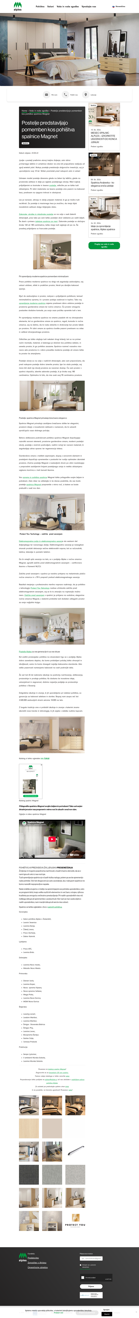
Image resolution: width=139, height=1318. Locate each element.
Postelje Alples (25, 651)
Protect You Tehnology (40, 588)
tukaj (67, 1086)
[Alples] (18, 6)
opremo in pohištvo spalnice (35, 477)
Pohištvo (40, 6)
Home (24, 111)
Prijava (91, 1286)
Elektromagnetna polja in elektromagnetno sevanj (40, 541)
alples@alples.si (51, 1080)
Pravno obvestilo (85, 1269)
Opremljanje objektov (38, 1267)
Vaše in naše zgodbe (68, 6)
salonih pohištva (55, 907)
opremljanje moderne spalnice (32, 303)
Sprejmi (106, 1310)
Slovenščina (120, 6)
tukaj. (68, 1076)
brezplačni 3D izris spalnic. (59, 1073)
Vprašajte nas (89, 6)
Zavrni (106, 1314)
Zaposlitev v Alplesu (37, 1262)
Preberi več (58, 1313)
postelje (52, 185)
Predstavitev (33, 1258)
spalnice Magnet (33, 484)
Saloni (50, 6)
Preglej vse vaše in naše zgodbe (104, 245)
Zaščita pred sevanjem (34, 595)
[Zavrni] (136, 1312)
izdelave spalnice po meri (46, 221)
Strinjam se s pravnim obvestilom (89, 1266)
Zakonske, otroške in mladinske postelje (36, 214)
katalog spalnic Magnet (57, 1069)
